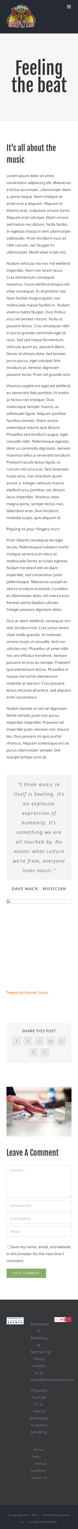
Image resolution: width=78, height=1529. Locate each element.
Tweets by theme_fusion (27, 992)
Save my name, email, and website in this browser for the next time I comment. (38, 1253)
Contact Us (39, 1478)
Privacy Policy (38, 1453)
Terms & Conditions (38, 1467)
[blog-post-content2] (39, 900)
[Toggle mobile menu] (69, 6)
